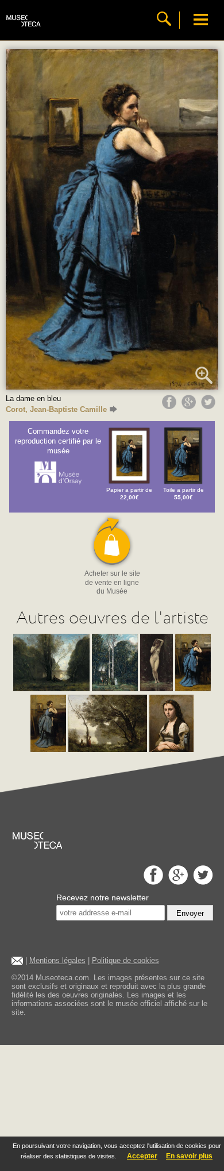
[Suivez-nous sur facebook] (152, 882)
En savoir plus (189, 1156)
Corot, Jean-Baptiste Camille (56, 409)
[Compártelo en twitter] (209, 406)
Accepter (142, 1156)
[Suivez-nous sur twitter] (201, 882)
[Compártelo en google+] (190, 406)
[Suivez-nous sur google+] (176, 882)
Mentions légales (57, 960)
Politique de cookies (125, 960)
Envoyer (190, 913)
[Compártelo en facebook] (170, 406)
